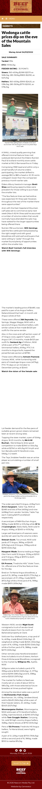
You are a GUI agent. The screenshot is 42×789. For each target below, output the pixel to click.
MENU (11, 18)
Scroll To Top (20, 763)
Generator (26, 786)
